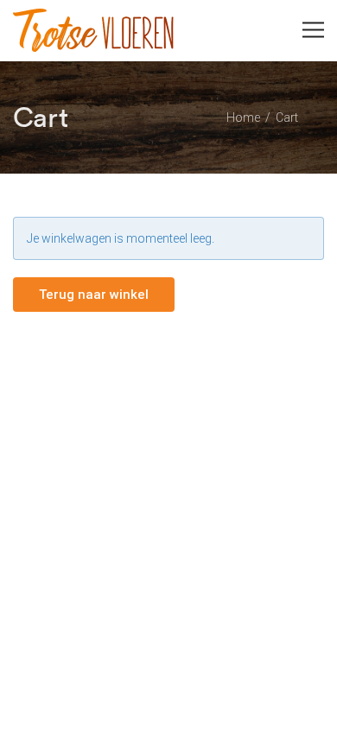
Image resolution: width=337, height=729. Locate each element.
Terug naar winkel (94, 294)
